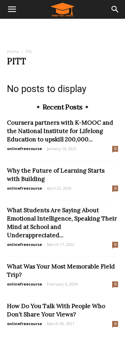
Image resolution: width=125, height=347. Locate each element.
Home (13, 52)
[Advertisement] (62, 31)
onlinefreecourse (24, 148)
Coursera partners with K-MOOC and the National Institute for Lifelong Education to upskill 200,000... (60, 131)
